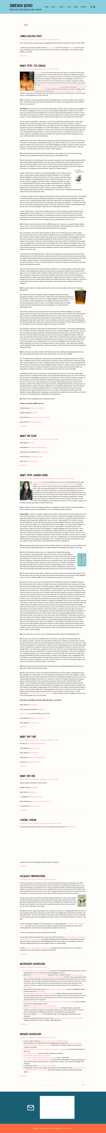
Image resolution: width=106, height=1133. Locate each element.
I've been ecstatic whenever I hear (67, 484)
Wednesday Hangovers (32, 964)
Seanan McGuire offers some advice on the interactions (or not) (43, 1008)
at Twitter (72, 47)
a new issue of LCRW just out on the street (38, 948)
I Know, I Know (28, 820)
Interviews (51, 478)
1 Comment (23, 1037)
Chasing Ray (41, 709)
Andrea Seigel (37, 482)
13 (55, 1085)
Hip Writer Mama (33, 461)
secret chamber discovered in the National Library (40, 993)
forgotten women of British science (55, 989)
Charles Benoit (24, 713)
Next (84, 1085)
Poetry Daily (39, 1014)
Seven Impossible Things (36, 757)
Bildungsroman (43, 452)
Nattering (31, 879)
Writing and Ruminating (37, 408)
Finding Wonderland (35, 422)
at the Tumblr (51, 47)
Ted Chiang (38, 72)
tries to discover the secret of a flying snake (42, 1006)
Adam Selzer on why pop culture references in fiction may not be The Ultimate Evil (48, 1001)
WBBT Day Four (28, 436)
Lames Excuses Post (31, 36)
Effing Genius (37, 823)
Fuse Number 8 (34, 753)
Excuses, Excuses (34, 39)
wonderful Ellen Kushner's (39, 975)
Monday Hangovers (30, 1034)
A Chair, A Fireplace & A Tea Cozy (39, 417)
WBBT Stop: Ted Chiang (32, 66)
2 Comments (23, 39)
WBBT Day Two (28, 736)
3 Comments (23, 478)
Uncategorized (33, 69)
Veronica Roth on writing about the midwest (37, 1055)
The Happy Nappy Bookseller (38, 447)
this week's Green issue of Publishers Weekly (54, 1041)
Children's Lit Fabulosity (31, 439)
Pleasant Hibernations (32, 876)
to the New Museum (71, 937)
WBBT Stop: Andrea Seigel (34, 475)
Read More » (23, 56)
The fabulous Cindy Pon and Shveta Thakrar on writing (40, 1057)
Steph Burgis (40, 991)
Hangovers (23, 967)
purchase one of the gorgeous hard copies (66, 91)
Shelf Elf (34, 413)
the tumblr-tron (71, 827)
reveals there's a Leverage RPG (46, 1066)
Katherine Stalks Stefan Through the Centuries (68, 1018)
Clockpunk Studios (67, 1128)
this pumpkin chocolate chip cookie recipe (40, 693)
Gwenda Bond (21, 5)
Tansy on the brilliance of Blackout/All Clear (37, 1059)
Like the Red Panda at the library (46, 484)
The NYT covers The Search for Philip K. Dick (37, 971)
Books (22, 439)
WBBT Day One (27, 776)
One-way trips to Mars (30, 1053)
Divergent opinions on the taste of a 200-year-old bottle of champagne (45, 1049)
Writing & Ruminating (37, 718)
